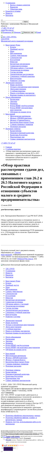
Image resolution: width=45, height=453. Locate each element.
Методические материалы (20, 116)
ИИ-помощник (16, 53)
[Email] (38, 32)
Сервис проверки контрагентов (22, 139)
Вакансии (14, 7)
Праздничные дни (17, 137)
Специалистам (16, 58)
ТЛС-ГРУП (10, 269)
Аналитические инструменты (22, 74)
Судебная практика (17, 91)
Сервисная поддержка (19, 66)
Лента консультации (18, 89)
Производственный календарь (22, 133)
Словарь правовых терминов (21, 124)
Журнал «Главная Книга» (20, 120)
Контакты (9, 15)
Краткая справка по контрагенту (23, 95)
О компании (10, 3)
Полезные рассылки (18, 127)
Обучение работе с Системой (21, 68)
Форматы (14, 104)
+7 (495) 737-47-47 (8, 143)
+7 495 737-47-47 (7, 28)
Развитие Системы (17, 81)
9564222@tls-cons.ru (25, 259)
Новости (9, 13)
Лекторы (13, 101)
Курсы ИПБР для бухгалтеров (22, 106)
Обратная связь (16, 9)
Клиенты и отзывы (13, 11)
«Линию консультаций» (11, 253)
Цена (12, 51)
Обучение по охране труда (20, 112)
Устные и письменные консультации (24, 87)
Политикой (27, 438)
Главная (9, 147)
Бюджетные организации (20, 64)
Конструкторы (16, 78)
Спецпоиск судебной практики (22, 76)
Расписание (14, 99)
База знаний (10, 114)
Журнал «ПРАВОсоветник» (21, 118)
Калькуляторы (15, 131)
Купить (13, 47)
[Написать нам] (27, 32)
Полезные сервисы (13, 129)
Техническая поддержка (19, 70)
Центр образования (13, 97)
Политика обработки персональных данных (23, 416)
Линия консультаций (14, 83)
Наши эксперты (16, 85)
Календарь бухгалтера (18, 135)
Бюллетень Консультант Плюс (22, 122)
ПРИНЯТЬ (8, 449)
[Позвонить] (6, 32)
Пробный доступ (17, 49)
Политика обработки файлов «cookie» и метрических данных (21, 419)
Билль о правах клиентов (20, 5)
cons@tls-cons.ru (7, 30)
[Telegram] (16, 32)
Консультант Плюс (13, 45)
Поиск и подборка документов (22, 93)
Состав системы (16, 72)
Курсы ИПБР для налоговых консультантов (21, 109)
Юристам (14, 62)
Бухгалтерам (15, 60)
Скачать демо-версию (18, 55)
